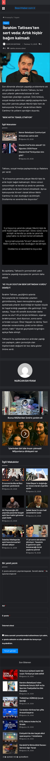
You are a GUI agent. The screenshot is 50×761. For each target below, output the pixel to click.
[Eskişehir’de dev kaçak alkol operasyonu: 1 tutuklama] (10, 737)
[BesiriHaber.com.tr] (25, 8)
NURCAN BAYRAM (13, 44)
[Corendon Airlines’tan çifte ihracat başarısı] (10, 713)
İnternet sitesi (8, 625)
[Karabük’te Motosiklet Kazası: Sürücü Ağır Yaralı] (10, 749)
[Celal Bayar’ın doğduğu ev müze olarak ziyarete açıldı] (37, 474)
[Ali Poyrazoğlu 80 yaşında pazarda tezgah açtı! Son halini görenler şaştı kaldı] (13, 501)
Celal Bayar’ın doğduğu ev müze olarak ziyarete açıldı (37, 485)
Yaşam (16, 17)
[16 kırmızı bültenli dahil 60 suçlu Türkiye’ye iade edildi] (10, 674)
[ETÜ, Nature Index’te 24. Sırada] (10, 725)
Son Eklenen (25, 662)
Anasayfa (8, 17)
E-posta (6, 616)
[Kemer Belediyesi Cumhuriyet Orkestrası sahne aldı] (9, 136)
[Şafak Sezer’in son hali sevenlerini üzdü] (37, 501)
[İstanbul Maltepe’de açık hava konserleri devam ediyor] (13, 531)
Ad (4, 606)
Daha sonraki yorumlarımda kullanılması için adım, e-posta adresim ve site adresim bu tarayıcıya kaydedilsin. (25, 639)
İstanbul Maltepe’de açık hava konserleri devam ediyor (11, 542)
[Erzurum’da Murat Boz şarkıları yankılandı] (13, 474)
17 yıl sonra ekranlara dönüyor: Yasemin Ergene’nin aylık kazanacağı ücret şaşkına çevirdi (35, 544)
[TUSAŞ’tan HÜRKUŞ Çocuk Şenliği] (10, 702)
